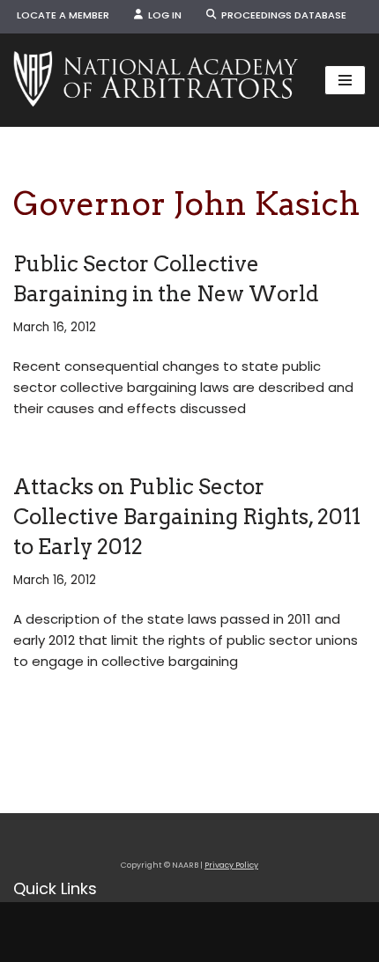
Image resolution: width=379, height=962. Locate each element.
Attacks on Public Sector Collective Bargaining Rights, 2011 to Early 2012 (186, 516)
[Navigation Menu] (345, 80)
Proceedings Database (281, 15)
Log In (162, 15)
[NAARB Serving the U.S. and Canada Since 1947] (155, 80)
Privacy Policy (231, 865)
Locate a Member (63, 15)
